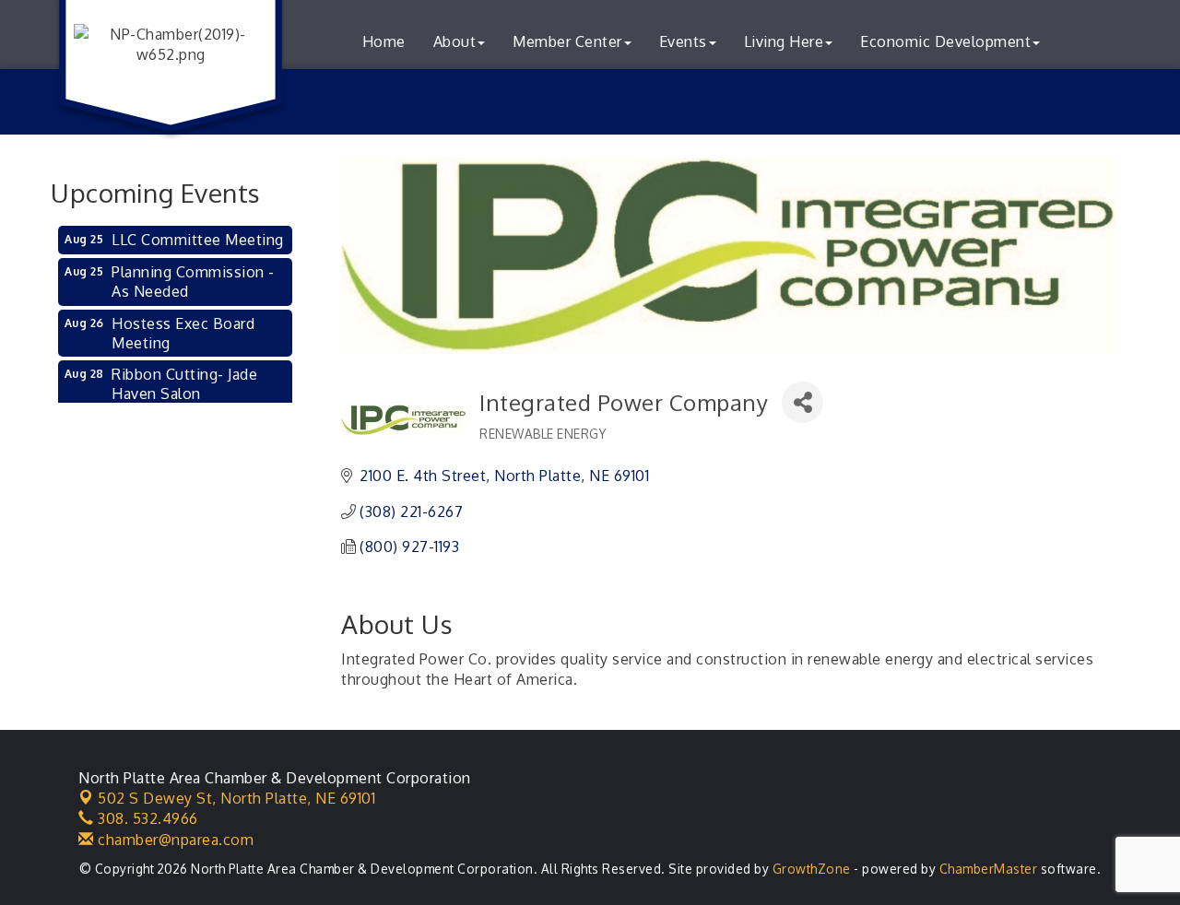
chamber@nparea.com (174, 839)
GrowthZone (812, 868)
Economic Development (945, 41)
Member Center (567, 41)
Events (683, 41)
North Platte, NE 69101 (236, 798)
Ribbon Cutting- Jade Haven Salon (184, 384)
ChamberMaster (988, 868)
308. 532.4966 (146, 818)
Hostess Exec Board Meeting (183, 333)
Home (384, 41)
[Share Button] (802, 402)
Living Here (784, 41)
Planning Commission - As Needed (193, 281)
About (455, 41)
